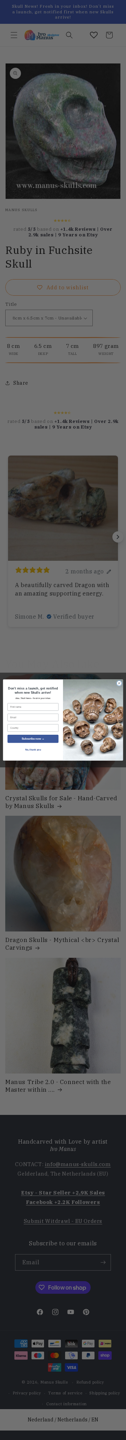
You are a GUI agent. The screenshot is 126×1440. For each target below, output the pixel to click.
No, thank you (33, 749)
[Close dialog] (119, 683)
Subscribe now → (33, 738)
